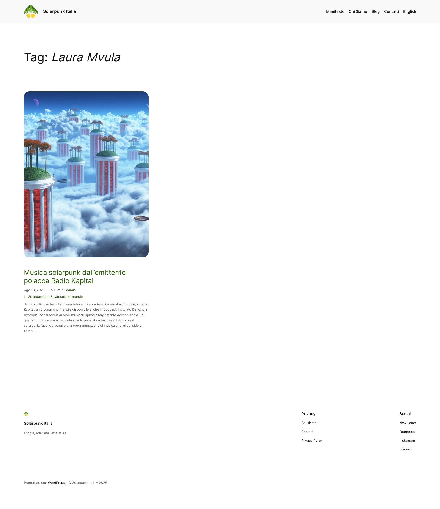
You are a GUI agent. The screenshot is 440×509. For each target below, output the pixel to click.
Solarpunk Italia (59, 11)
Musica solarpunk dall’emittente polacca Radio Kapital (75, 276)
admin (71, 290)
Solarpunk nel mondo (66, 296)
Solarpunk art (38, 296)
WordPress (56, 482)
